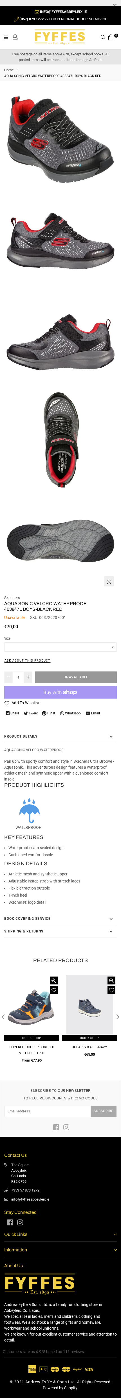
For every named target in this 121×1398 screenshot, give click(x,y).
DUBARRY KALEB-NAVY (89, 1047)
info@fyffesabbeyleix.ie (30, 1199)
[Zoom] (109, 581)
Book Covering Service (27, 919)
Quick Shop (31, 1038)
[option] (31, 1021)
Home (9, 70)
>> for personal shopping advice (63, 19)
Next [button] (118, 1016)
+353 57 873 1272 (25, 1190)
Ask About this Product (27, 660)
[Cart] (110, 36)
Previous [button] (3, 1016)
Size (7, 638)
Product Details (20, 736)
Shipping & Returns (23, 931)
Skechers (12, 597)
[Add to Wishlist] (54, 990)
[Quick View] (54, 980)
